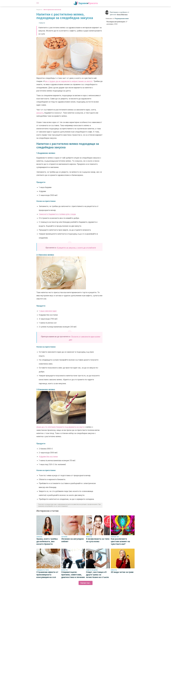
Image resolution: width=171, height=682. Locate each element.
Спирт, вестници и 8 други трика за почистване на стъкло (97, 574)
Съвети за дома (92, 570)
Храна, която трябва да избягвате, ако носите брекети (47, 541)
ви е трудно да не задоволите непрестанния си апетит (69, 81)
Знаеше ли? (115, 536)
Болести (64, 570)
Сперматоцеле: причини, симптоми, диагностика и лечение (73, 574)
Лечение (64, 536)
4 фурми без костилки (48, 456)
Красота (89, 536)
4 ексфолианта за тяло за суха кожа (97, 540)
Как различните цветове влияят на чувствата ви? (120, 541)
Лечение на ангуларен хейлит (72, 540)
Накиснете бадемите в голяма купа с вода (57, 214)
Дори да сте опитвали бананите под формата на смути (60, 427)
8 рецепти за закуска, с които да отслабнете (76, 248)
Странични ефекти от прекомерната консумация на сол (47, 574)
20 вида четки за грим (122, 572)
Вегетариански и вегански (52, 9)
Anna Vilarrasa (122, 14)
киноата (39, 113)
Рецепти (39, 9)
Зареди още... (85, 583)
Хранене (39, 536)
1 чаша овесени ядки (48, 311)
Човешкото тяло (42, 570)
